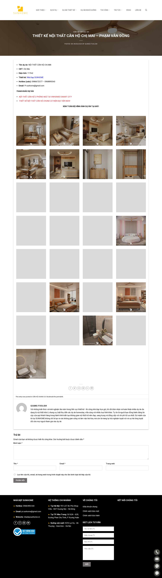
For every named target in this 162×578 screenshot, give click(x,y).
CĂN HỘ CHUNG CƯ (81, 32)
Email (62, 464)
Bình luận (17, 443)
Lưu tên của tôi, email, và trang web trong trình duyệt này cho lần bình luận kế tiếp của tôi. (54, 475)
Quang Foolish (91, 44)
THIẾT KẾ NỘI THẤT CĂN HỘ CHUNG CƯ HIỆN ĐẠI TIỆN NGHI (44, 101)
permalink (59, 397)
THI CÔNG (104, 10)
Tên (15, 464)
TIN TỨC (117, 10)
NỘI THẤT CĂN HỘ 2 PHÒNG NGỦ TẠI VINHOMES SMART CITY (45, 97)
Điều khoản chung (90, 507)
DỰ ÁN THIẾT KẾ (68, 10)
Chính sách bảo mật (91, 511)
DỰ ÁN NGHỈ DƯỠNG (88, 10)
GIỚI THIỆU (40, 10)
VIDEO (128, 10)
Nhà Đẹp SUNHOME (35, 77)
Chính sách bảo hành (91, 515)
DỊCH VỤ (53, 10)
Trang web (110, 464)
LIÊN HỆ (138, 10)
